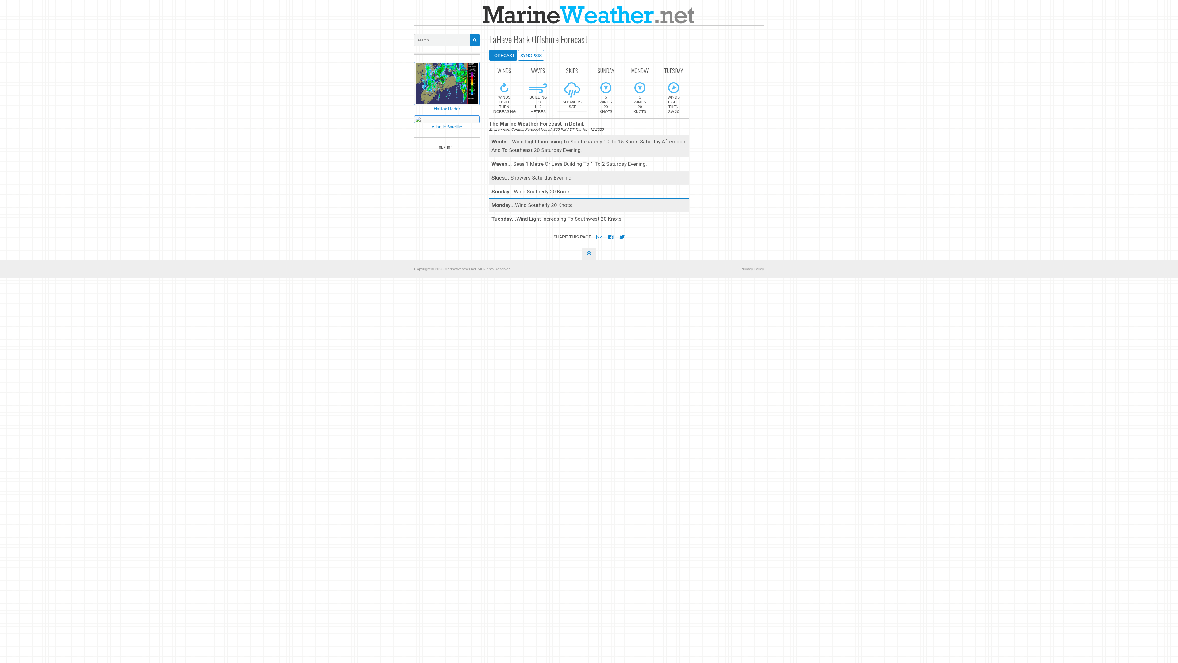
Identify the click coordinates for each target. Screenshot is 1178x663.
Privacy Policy (752, 269)
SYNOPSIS (531, 55)
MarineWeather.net (460, 269)
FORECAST (503, 55)
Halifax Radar (447, 108)
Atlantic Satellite (447, 126)
